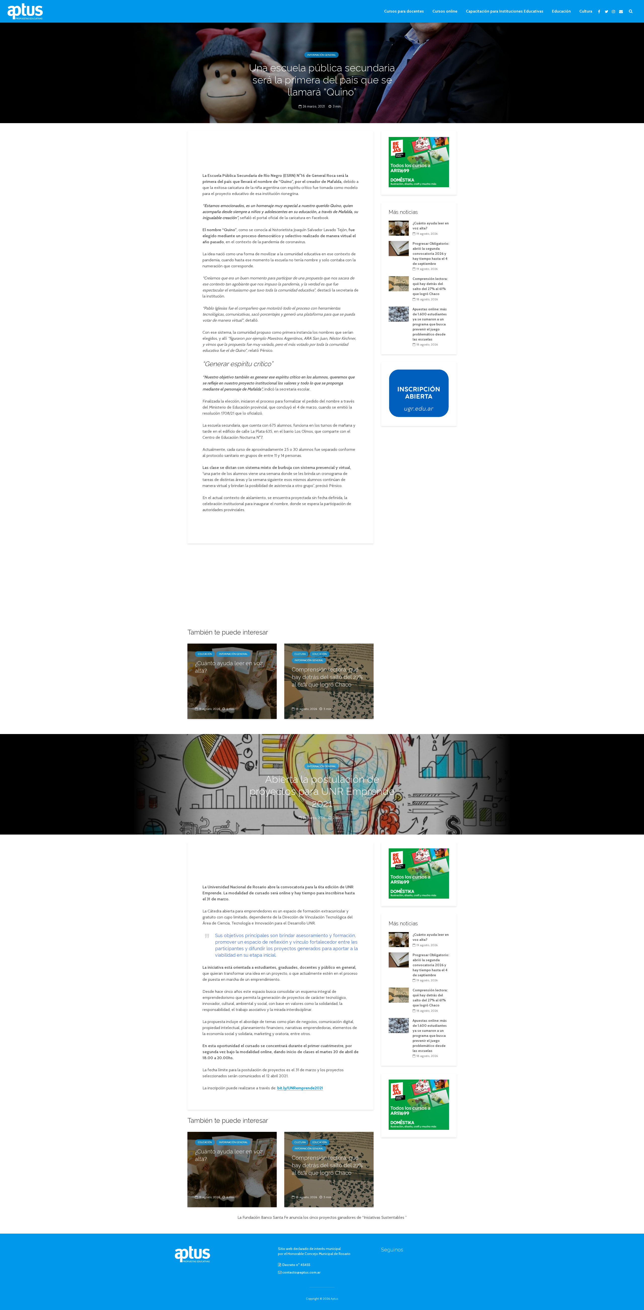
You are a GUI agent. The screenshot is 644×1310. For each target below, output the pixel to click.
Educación (561, 11)
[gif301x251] (419, 393)
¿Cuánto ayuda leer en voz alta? (229, 667)
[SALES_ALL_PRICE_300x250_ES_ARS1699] (419, 161)
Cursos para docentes (404, 11)
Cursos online (444, 11)
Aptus (334, 1298)
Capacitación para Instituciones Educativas (504, 11)
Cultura (585, 11)
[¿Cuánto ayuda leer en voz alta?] (232, 680)
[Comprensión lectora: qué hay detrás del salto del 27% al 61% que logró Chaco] (399, 283)
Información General (321, 55)
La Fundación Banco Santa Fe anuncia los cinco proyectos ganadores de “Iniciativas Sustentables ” (322, 1217)
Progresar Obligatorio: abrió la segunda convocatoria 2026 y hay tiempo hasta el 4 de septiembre (431, 253)
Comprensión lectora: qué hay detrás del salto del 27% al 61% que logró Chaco (327, 677)
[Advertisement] (280, 152)
